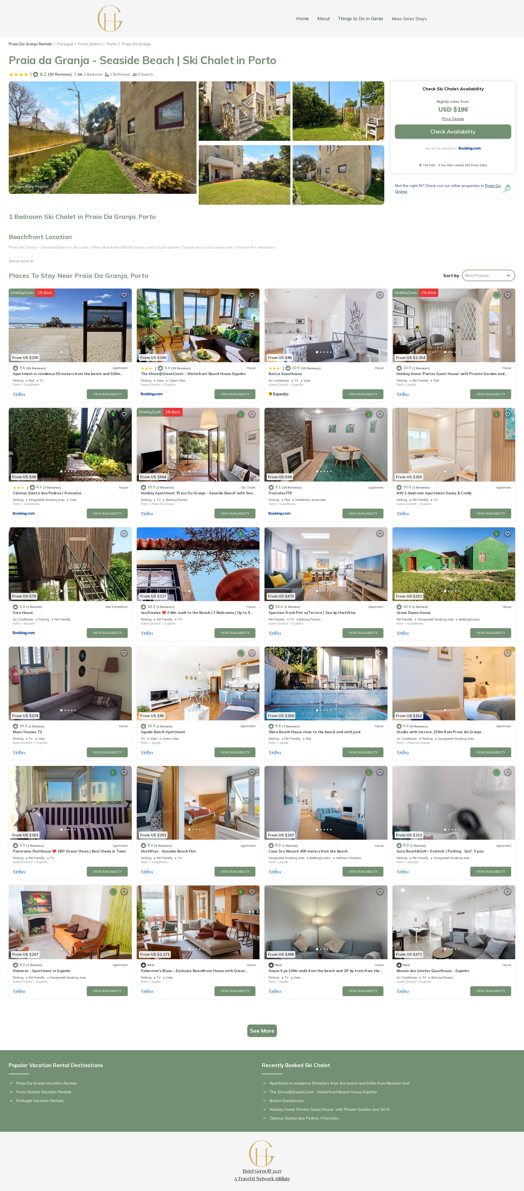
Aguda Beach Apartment (163, 732)
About (323, 18)
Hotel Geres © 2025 (262, 1171)
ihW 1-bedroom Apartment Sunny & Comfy (434, 493)
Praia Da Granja (136, 43)
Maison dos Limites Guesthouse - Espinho (433, 971)
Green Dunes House (414, 612)
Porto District (90, 43)
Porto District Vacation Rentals (44, 1091)
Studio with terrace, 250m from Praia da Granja (439, 732)
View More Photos (31, 186)
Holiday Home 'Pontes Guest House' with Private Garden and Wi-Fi (330, 1109)
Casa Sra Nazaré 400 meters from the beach (308, 851)
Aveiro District (150, 385)
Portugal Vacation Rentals (40, 1100)
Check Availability (453, 131)
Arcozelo (29, 623)
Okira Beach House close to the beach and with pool (315, 732)
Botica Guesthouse (285, 374)
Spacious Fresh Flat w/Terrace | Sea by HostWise (312, 612)
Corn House (23, 612)
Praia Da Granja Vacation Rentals (46, 1083)
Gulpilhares (31, 385)
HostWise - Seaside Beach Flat (168, 851)
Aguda (411, 385)
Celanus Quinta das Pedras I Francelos (47, 493)
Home (302, 18)
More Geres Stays (409, 18)
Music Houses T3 (27, 732)
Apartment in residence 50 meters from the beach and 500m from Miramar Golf (340, 1083)
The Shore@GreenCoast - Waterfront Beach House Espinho (193, 374)
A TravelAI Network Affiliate (262, 1178)
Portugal (65, 43)
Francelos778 (280, 493)
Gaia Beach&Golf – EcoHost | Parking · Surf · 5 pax (440, 851)
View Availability (107, 394)
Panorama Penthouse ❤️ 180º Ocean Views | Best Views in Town (69, 851)
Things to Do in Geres (360, 18)
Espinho (169, 385)
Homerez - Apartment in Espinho (41, 971)
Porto (112, 43)
